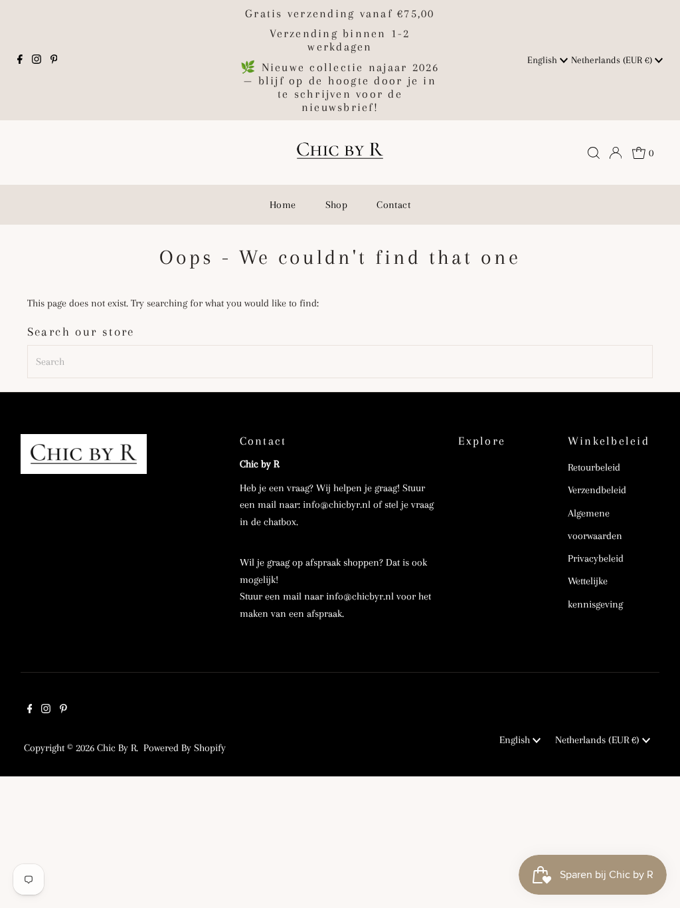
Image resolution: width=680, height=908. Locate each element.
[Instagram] (36, 60)
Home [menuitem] (283, 205)
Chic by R (116, 748)
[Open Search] (594, 153)
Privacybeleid (596, 558)
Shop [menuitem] (336, 205)
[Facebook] (20, 60)
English (543, 60)
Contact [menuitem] (393, 205)
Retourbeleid (594, 467)
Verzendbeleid (597, 490)
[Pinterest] (54, 60)
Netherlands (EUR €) (613, 60)
